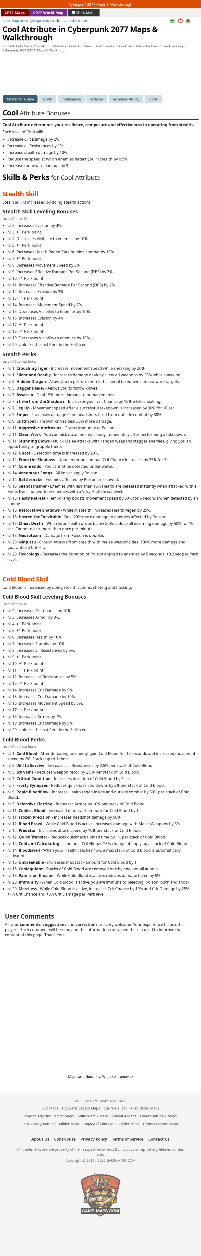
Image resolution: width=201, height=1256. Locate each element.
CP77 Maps (15, 12)
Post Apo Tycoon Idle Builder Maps (51, 1123)
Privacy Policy (93, 1139)
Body (47, 99)
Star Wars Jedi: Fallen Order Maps (131, 1108)
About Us (40, 1139)
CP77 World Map (48, 12)
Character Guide (20, 99)
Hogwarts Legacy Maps (81, 1108)
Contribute (64, 1139)
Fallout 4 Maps (124, 1116)
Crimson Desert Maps (161, 1123)
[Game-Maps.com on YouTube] (180, 20)
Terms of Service (127, 1139)
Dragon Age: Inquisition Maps (49, 1116)
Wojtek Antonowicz (117, 1076)
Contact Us (159, 1139)
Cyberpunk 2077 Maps (158, 1116)
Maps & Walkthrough (100, 4)
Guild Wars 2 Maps (93, 1116)
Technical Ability (125, 99)
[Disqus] (100, 1000)
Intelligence (71, 99)
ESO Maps (50, 1108)
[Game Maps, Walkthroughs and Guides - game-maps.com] (100, 1195)
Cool (153, 99)
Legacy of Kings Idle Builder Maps (111, 1123)
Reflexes (96, 99)
